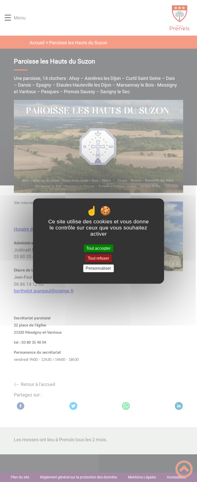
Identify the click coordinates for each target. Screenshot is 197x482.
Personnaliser (98, 268)
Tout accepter (98, 248)
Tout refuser (98, 258)
